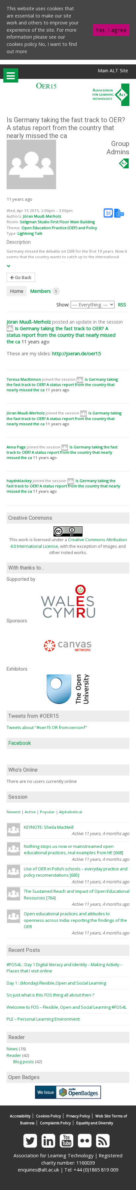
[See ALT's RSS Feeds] (104, 1144)
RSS (122, 304)
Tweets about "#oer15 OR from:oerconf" (47, 727)
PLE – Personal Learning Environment (43, 1019)
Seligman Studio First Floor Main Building (57, 221)
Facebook (19, 743)
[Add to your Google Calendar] (108, 212)
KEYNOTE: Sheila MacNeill (49, 827)
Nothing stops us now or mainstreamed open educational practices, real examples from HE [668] (73, 849)
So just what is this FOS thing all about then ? (50, 995)
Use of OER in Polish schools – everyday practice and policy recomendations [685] (75, 872)
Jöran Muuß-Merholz (42, 216)
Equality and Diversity (94, 1122)
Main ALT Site (113, 70)
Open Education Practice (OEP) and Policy (59, 227)
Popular (47, 811)
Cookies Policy (48, 1115)
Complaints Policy (55, 1122)
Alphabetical (70, 811)
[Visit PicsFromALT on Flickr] (86, 1144)
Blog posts (23, 1062)
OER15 (46, 86)
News (12, 1049)
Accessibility (20, 1115)
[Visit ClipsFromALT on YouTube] (68, 1144)
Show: (62, 304)
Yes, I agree (111, 30)
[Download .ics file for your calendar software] (119, 212)
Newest (13, 811)
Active (30, 811)
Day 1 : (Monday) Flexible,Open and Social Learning (56, 983)
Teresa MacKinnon (24, 379)
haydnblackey (19, 480)
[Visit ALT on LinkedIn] (50, 1144)
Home (16, 291)
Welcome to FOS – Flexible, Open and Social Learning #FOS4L (66, 1007)
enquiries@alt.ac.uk (38, 1170)
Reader (14, 1055)
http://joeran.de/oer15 (76, 353)
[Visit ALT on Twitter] (31, 1144)
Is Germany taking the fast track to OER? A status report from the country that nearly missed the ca (61, 335)
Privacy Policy (78, 1115)
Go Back (22, 277)
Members (43, 291)
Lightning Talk (29, 233)
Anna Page (16, 446)
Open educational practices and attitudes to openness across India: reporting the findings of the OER (75, 920)
